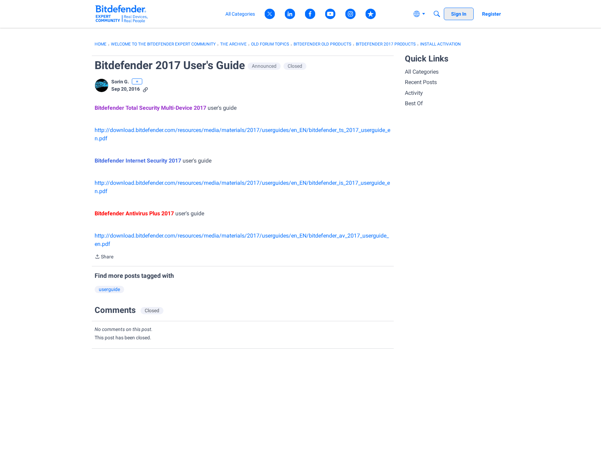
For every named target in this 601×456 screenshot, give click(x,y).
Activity (414, 93)
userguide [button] (109, 289)
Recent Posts (421, 82)
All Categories (422, 71)
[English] (122, 14)
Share (104, 257)
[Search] (437, 14)
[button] (102, 85)
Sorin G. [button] (120, 81)
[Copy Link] (145, 89)
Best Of (414, 103)
